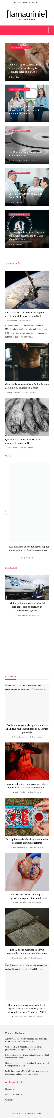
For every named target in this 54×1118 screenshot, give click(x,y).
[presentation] (7, 621)
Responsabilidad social (19, 47)
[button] (21, 558)
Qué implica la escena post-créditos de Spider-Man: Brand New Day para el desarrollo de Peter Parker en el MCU (27, 1008)
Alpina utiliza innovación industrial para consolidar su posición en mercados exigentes (27, 607)
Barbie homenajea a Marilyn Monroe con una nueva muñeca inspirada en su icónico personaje (27, 729)
